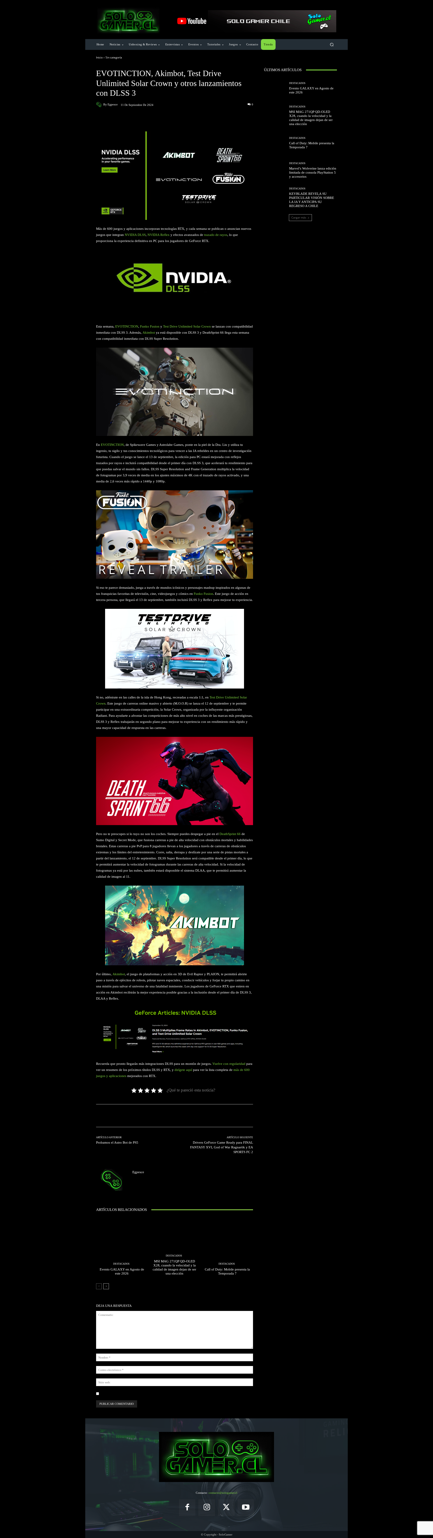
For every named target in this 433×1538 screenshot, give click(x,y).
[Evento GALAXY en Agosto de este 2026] (122, 1248)
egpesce (113, 104)
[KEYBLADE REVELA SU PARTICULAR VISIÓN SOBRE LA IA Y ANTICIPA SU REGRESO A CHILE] (275, 198)
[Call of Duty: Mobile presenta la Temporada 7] (227, 1248)
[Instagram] (206, 1507)
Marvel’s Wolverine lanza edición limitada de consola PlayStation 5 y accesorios (312, 172)
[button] (331, 44)
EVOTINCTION (126, 326)
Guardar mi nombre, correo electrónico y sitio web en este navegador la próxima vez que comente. (161, 1393)
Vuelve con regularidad (228, 1064)
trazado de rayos (215, 235)
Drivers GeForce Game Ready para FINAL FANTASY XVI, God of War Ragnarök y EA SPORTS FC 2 (221, 1147)
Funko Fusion (149, 326)
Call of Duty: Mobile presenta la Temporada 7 (227, 1271)
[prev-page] (99, 1286)
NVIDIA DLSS (135, 235)
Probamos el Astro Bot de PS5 (117, 1142)
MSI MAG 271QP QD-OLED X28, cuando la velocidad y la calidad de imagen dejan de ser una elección (174, 1267)
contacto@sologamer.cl (223, 1492)
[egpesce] (99, 104)
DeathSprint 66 (230, 834)
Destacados (121, 1264)
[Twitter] (226, 1507)
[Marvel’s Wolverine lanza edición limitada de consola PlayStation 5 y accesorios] (275, 170)
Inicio (99, 57)
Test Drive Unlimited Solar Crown (187, 326)
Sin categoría (114, 57)
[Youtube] (246, 1507)
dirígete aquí (183, 1070)
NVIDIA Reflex (158, 235)
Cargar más (298, 217)
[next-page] (106, 1286)
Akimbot (149, 332)
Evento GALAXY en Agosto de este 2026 (122, 1271)
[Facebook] (187, 1507)
